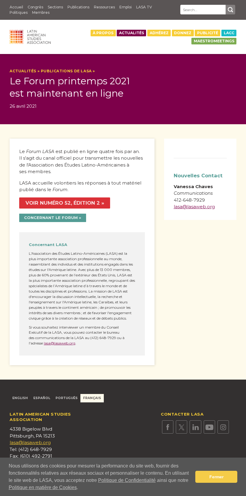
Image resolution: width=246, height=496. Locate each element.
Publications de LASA (66, 71)
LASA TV (144, 7)
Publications (78, 7)
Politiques (19, 13)
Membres (41, 13)
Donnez (182, 33)
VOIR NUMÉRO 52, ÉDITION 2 (63, 203)
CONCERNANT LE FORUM (51, 217)
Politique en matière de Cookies (43, 487)
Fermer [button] (216, 476)
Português (67, 398)
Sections (55, 7)
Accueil (16, 7)
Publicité (207, 33)
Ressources (104, 7)
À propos (103, 33)
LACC (229, 33)
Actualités (131, 33)
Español (41, 398)
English (20, 398)
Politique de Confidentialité (127, 480)
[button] (80, 488)
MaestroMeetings (214, 41)
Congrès (35, 7)
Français (92, 398)
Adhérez (159, 33)
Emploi (125, 7)
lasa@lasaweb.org (59, 343)
